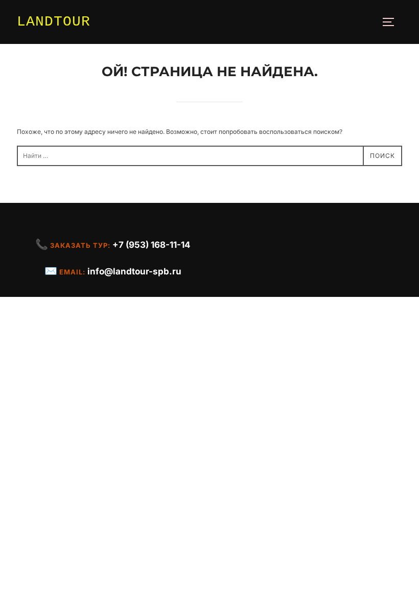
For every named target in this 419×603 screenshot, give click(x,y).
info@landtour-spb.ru (134, 271)
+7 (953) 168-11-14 (151, 245)
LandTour (53, 22)
